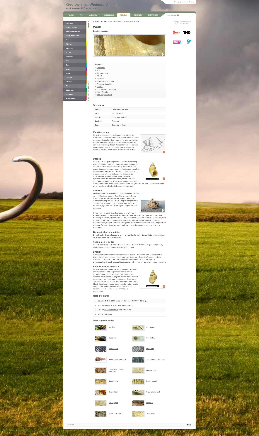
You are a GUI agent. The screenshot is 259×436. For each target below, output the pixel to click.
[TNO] (186, 33)
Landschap (93, 15)
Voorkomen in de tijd (104, 84)
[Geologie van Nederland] (87, 6)
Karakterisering (102, 73)
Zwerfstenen (153, 15)
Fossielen (124, 15)
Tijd (81, 15)
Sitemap (176, 2)
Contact (184, 2)
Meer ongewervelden (104, 95)
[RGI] (177, 42)
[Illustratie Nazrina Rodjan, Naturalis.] (153, 144)
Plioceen (104, 147)
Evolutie (100, 87)
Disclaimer (70, 424)
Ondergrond (108, 15)
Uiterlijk (99, 76)
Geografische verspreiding (106, 81)
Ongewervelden (128, 21)
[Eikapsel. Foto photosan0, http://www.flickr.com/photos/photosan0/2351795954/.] (153, 203)
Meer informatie (102, 92)
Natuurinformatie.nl (111, 310)
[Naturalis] (176, 32)
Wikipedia (108, 314)
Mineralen (137, 15)
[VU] (189, 41)
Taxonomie (101, 68)
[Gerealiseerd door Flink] (189, 424)
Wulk (98, 70)
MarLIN (107, 305)
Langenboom (98, 291)
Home (71, 15)
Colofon (191, 2)
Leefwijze (100, 79)
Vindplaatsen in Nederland (106, 89)
